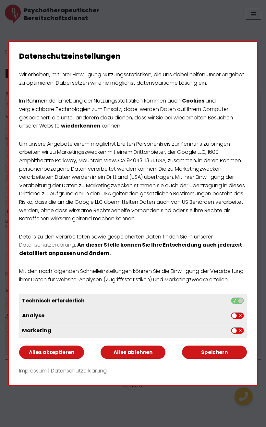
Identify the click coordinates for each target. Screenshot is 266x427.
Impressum (33, 370)
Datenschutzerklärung (47, 245)
